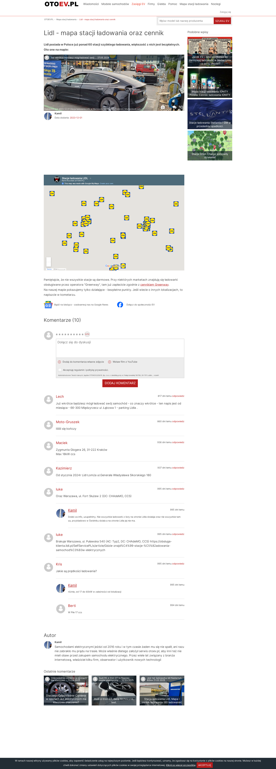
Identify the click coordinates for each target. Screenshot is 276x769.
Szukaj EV (222, 21)
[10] (82, 334)
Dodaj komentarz (120, 383)
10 (180, 107)
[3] (62, 334)
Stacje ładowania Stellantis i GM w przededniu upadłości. (210, 124)
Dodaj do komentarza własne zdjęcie (83, 361)
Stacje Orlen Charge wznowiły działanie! (210, 155)
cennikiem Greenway (154, 284)
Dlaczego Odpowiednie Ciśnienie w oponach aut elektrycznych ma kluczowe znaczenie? (66, 699)
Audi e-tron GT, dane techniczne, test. (114, 700)
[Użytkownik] (48, 116)
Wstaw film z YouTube (124, 361)
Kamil (58, 113)
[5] (68, 334)
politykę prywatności (97, 370)
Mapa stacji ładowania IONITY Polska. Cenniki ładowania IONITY (210, 93)
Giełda (161, 4)
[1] (56, 334)
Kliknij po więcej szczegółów (180, 765)
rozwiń (156, 375)
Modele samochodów (115, 4)
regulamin (79, 370)
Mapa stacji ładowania (194, 4)
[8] (76, 334)
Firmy (151, 4)
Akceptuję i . (108, 372)
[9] (79, 334)
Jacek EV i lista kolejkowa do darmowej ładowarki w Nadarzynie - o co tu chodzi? (210, 60)
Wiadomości (91, 4)
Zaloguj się (225, 12)
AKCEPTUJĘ (204, 765)
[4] (65, 334)
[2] (59, 334)
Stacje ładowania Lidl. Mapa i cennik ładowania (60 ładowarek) (162, 700)
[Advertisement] (81, 147)
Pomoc (172, 4)
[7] (74, 334)
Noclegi (216, 4)
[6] (71, 334)
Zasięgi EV (138, 4)
